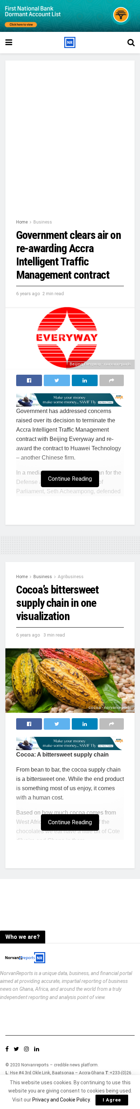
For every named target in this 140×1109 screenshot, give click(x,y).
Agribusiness (71, 576)
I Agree (112, 1100)
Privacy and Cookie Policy (61, 1100)
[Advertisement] (70, 145)
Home (22, 222)
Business (42, 222)
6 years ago (28, 293)
